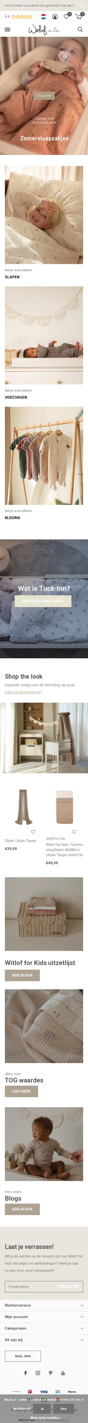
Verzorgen (16, 397)
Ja (42, 1408)
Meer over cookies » (45, 1417)
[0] (78, 16)
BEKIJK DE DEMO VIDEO (43, 601)
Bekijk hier (22, 975)
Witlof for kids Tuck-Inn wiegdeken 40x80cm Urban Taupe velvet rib (64, 849)
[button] (7, 30)
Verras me (68, 1286)
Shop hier (44, 96)
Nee (64, 1408)
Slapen (12, 277)
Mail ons (23, 1356)
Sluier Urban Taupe (20, 841)
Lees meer (21, 1091)
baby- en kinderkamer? (23, 692)
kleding (12, 518)
